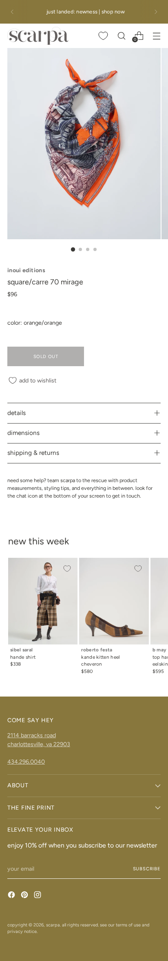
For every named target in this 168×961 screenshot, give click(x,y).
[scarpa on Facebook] (12, 896)
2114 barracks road (31, 735)
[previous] (12, 12)
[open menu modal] (156, 35)
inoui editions (26, 270)
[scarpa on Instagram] (38, 896)
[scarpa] (38, 36)
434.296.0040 (26, 761)
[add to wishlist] (67, 568)
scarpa (53, 925)
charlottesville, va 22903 (38, 744)
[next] (156, 12)
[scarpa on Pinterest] (25, 896)
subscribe (147, 868)
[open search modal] (121, 35)
